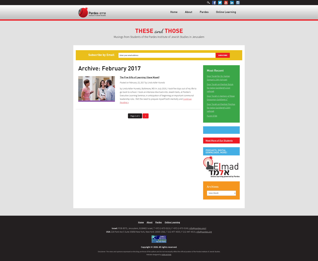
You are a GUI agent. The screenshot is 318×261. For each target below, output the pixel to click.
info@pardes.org (204, 231)
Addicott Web (166, 254)
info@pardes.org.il (197, 228)
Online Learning (226, 12)
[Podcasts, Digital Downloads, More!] (221, 166)
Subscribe (222, 55)
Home (174, 12)
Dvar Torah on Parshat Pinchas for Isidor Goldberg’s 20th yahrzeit (221, 108)
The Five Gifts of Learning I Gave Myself (139, 77)
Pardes (204, 12)
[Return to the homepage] (92, 12)
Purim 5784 (212, 115)
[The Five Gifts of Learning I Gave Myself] (96, 89)
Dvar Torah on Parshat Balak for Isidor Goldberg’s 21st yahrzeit (220, 88)
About (188, 12)
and (159, 31)
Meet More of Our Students (219, 140)
